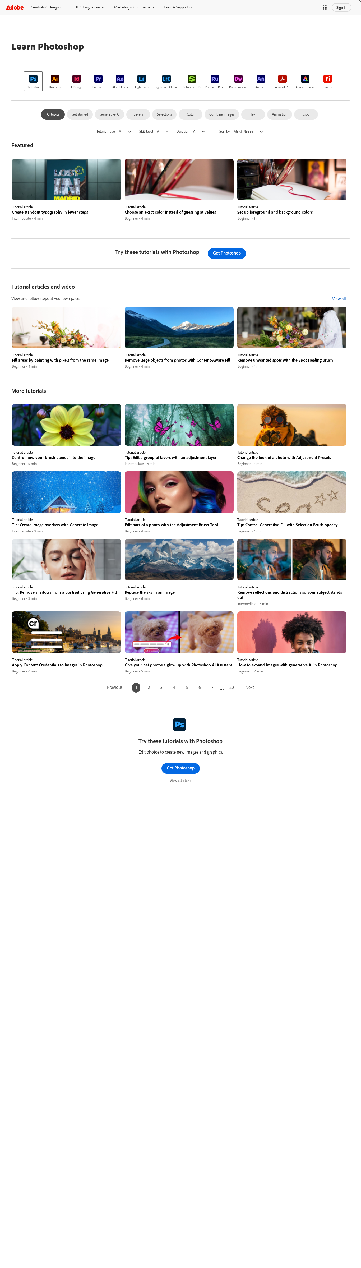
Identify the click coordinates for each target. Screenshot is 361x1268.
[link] (33, 81)
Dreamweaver (238, 87)
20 (231, 687)
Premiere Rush (214, 87)
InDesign (76, 87)
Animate (260, 87)
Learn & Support (176, 7)
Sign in (341, 7)
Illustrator (55, 87)
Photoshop (33, 87)
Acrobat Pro (282, 87)
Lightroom (142, 87)
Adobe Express (305, 87)
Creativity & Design (45, 7)
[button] (325, 7)
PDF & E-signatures (86, 7)
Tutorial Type (105, 131)
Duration (183, 131)
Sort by (224, 131)
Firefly (328, 87)
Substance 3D (192, 87)
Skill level (146, 131)
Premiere (98, 87)
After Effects (120, 87)
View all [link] (339, 298)
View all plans (180, 780)
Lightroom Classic (166, 87)
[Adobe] (15, 7)
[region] (66, 190)
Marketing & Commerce (132, 7)
